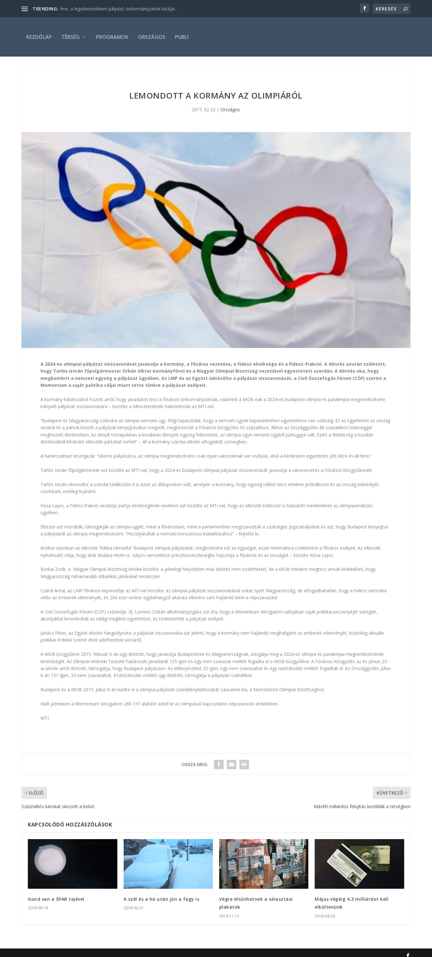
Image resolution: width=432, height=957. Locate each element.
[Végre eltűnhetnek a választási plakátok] (263, 864)
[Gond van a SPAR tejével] (72, 864)
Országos (151, 37)
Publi (181, 37)
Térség (70, 37)
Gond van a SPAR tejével (56, 899)
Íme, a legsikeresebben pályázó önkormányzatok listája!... (118, 9)
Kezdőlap (39, 37)
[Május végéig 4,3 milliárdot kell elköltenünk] (359, 864)
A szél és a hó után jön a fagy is (162, 899)
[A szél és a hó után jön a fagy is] (168, 864)
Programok (112, 37)
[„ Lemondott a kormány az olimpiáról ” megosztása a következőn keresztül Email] (231, 764)
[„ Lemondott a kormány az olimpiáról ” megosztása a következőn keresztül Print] (244, 764)
